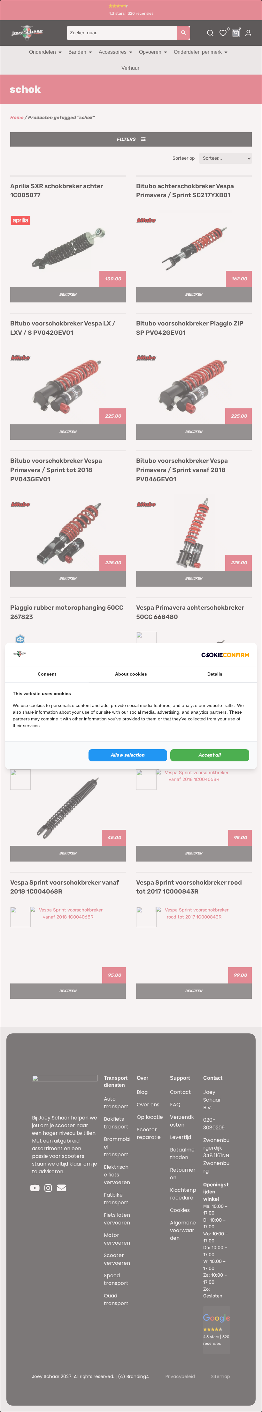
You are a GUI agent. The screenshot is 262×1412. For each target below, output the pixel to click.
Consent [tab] (47, 674)
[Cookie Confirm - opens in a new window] (225, 654)
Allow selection (128, 755)
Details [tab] (214, 674)
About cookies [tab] (131, 674)
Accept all (210, 755)
